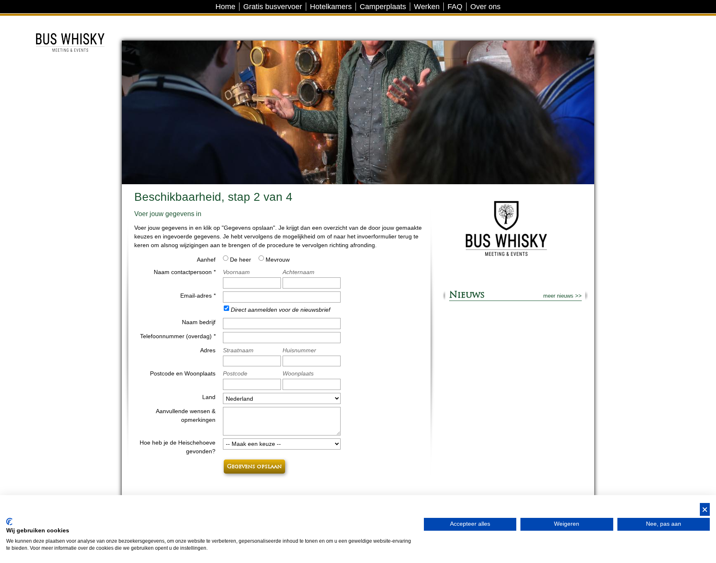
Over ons (485, 6)
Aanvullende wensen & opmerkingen (185, 415)
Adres (207, 350)
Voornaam (236, 272)
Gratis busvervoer (272, 6)
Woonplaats (298, 373)
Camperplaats (383, 6)
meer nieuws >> (562, 296)
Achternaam (298, 272)
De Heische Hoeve (69, 22)
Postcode (235, 373)
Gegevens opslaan (254, 466)
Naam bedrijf (198, 322)
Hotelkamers (331, 6)
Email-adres (197, 295)
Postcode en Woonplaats (182, 373)
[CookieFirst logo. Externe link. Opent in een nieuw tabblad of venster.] (9, 521)
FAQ (455, 6)
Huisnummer (299, 350)
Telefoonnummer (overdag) (177, 336)
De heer (240, 259)
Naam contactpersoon (184, 272)
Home (225, 6)
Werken (427, 6)
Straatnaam (238, 350)
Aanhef (206, 259)
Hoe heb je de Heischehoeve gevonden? (177, 447)
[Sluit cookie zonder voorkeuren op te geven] (705, 509)
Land (208, 397)
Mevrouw (278, 259)
